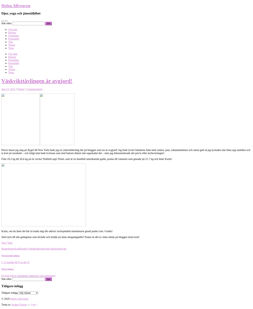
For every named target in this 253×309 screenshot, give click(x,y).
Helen (21, 89)
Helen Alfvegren (15, 5)
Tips (10, 41)
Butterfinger (7, 248)
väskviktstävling (53, 248)
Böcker (12, 32)
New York (7, 242)
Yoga (11, 48)
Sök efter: (6, 23)
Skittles (33, 248)
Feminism (13, 35)
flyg (16, 248)
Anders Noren (19, 304)
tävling (41, 248)
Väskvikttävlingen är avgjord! (36, 81)
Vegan (11, 45)
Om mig (12, 29)
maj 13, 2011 (8, 89)
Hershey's (24, 248)
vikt (64, 248)
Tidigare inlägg (9, 292)
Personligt (13, 38)
